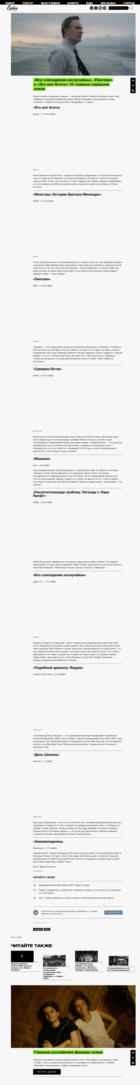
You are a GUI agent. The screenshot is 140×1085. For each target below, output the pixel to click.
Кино (10, 3)
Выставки (50, 3)
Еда (89, 3)
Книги (72, 3)
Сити (12, 8)
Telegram (91, 8)
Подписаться (113, 912)
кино (47, 929)
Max (104, 8)
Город (129, 3)
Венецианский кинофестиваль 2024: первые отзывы (64, 885)
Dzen (100, 8)
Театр (27, 3)
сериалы (38, 929)
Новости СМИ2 (16, 937)
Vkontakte (96, 8)
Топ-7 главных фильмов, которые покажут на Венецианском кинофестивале (76, 898)
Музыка (108, 3)
